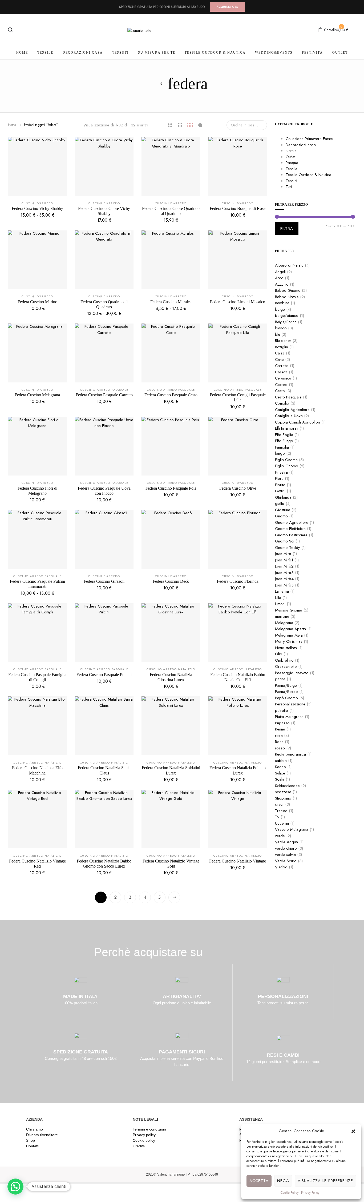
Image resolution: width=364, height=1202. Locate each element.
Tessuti (120, 52)
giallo (279, 503)
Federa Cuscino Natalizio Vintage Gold (171, 863)
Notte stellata (286, 648)
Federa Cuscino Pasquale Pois (170, 488)
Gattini (280, 491)
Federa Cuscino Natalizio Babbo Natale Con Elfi (237, 677)
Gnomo (281, 516)
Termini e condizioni (149, 1129)
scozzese (283, 792)
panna (280, 679)
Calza (280, 353)
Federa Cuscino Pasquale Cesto (170, 395)
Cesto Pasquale (288, 397)
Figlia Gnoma (286, 460)
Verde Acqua (286, 842)
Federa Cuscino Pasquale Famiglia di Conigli (37, 677)
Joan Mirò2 (284, 566)
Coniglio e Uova (289, 416)
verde (280, 836)
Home (22, 52)
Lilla (278, 598)
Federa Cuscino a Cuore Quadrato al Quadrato (171, 211)
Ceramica (283, 378)
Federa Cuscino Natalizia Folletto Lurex (237, 770)
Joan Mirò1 (284, 560)
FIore (279, 478)
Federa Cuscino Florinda (237, 581)
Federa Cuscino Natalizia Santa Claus (104, 770)
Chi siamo (34, 1129)
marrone (282, 616)
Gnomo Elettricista (290, 529)
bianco (281, 328)
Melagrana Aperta (290, 629)
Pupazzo (282, 723)
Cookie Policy (289, 1192)
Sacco (280, 767)
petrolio (281, 710)
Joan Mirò (283, 554)
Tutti (289, 187)
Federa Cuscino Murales (170, 301)
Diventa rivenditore (42, 1135)
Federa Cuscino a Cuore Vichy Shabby (104, 211)
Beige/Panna (286, 322)
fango (280, 453)
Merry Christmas (288, 641)
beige (280, 309)
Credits (139, 1146)
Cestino (281, 385)
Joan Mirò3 (284, 573)
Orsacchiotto (286, 666)
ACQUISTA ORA (227, 7)
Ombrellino (284, 660)
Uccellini (282, 823)
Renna (280, 729)
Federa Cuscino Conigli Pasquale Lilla (238, 397)
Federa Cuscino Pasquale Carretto (104, 395)
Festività (312, 52)
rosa (279, 735)
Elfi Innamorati (286, 428)
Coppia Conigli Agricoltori (297, 422)
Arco (279, 278)
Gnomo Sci (284, 541)
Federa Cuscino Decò (171, 581)
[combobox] (247, 125)
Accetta (259, 1181)
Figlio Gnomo (286, 466)
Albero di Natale (289, 265)
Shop (30, 1140)
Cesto (280, 391)
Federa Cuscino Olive (237, 488)
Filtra (286, 228)
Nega (283, 1181)
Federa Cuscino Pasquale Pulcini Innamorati (37, 584)
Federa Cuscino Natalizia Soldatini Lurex (171, 770)
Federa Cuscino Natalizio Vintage (237, 861)
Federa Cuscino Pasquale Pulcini (104, 674)
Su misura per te (156, 52)
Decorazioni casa (83, 52)
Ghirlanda (283, 497)
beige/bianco (286, 315)
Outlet (340, 52)
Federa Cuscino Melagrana (37, 395)
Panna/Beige (286, 685)
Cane (279, 359)
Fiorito (280, 485)
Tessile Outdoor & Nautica (215, 52)
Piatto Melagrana (289, 717)
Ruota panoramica (290, 754)
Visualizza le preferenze (325, 1181)
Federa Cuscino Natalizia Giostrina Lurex (171, 677)
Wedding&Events (274, 52)
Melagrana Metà (289, 635)
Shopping (283, 798)
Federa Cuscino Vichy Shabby (37, 208)
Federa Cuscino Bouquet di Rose (237, 208)
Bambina (282, 303)
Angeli (280, 272)
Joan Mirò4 (284, 579)
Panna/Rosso (286, 691)
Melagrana (284, 623)
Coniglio (282, 403)
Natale (291, 151)
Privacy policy (144, 1135)
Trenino (281, 811)
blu (277, 334)
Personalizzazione (290, 704)
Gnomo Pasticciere (291, 535)
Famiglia (282, 447)
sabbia (281, 761)
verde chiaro (286, 848)
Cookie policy (144, 1140)
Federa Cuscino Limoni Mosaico (237, 301)
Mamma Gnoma (288, 610)
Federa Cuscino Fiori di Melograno (37, 491)
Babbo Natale (287, 297)
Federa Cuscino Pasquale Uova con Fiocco (104, 491)
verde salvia (285, 854)
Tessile (45, 52)
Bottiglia (281, 347)
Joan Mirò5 (284, 585)
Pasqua (292, 163)
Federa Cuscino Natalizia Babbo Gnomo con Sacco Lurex (104, 863)
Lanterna (282, 591)
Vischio (281, 867)
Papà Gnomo (286, 698)
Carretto (282, 366)
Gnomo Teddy (287, 547)
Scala (279, 779)
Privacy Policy (310, 1192)
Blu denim (283, 341)
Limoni (280, 604)
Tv (277, 817)
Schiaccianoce (287, 786)
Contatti (32, 1146)
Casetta (281, 372)
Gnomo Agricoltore (291, 522)
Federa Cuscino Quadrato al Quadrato (104, 304)
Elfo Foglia (284, 435)
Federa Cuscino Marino (37, 301)
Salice (280, 773)
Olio (278, 654)
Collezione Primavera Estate (309, 139)
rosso (280, 748)
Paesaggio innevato (292, 673)
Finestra (281, 472)
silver (279, 804)
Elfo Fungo (284, 441)
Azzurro (282, 284)
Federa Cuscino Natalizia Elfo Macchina (37, 770)
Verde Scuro (286, 861)
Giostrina (282, 510)
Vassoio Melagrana (291, 829)
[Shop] (161, 83)
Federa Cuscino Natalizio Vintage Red (37, 863)
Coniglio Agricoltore (292, 410)
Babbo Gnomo (288, 290)
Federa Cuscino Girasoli (104, 581)
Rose (279, 742)
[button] (353, 1130)
